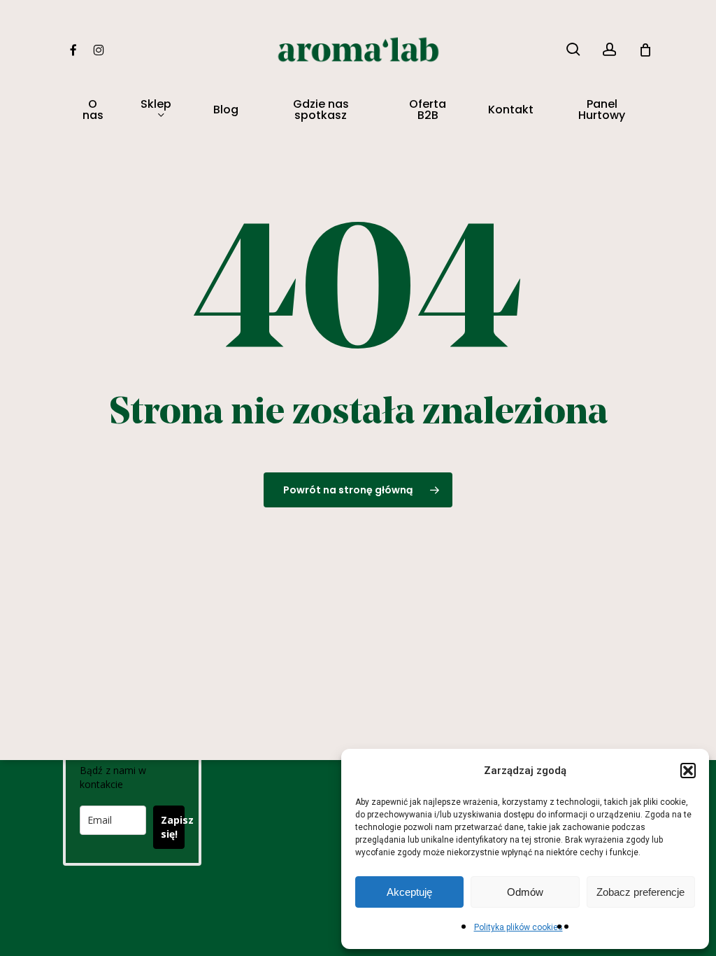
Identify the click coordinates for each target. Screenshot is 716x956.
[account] (609, 49)
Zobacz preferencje (640, 892)
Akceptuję (409, 892)
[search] (573, 49)
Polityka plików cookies (518, 927)
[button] (688, 771)
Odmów (525, 892)
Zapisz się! (173, 827)
